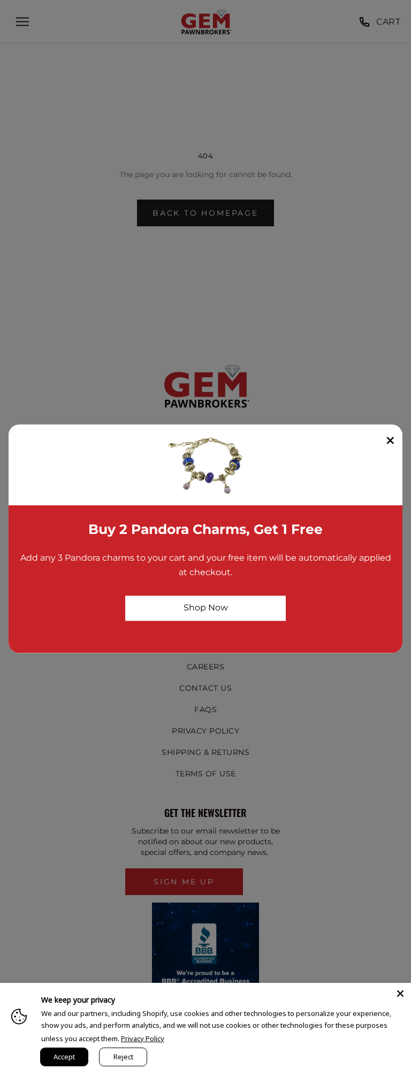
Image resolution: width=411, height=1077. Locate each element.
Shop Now (206, 608)
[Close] (400, 993)
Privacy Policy (142, 1038)
